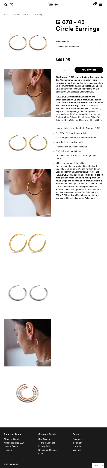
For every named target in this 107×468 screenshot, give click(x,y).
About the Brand (11, 439)
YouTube (77, 450)
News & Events (11, 446)
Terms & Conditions (47, 443)
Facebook (77, 439)
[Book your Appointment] (11, 4)
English (96, 465)
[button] (5, 4)
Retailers (8, 450)
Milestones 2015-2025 (14, 443)
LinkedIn (77, 446)
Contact (42, 453)
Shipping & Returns (47, 450)
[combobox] (98, 465)
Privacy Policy (45, 446)
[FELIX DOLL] (53, 4)
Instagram (77, 443)
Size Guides (44, 439)
